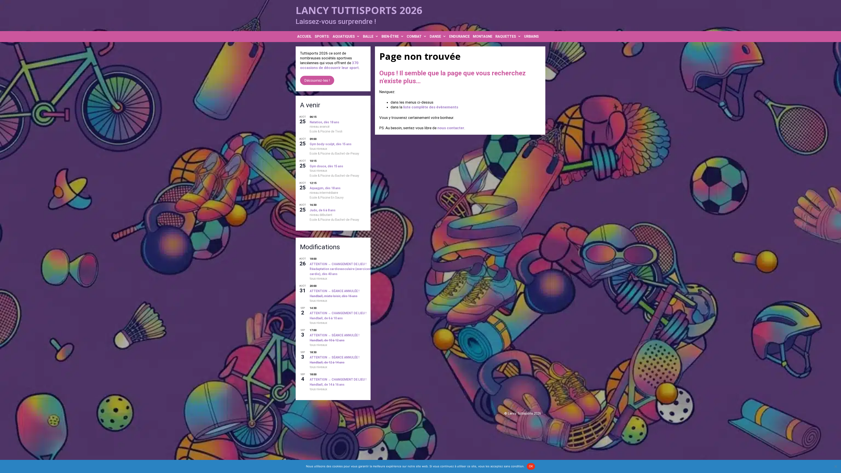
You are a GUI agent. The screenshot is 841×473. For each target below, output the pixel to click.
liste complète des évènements (430, 107)
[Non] (835, 466)
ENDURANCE (459, 36)
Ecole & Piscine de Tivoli (326, 131)
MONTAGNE (482, 36)
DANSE (435, 36)
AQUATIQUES (344, 36)
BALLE (368, 36)
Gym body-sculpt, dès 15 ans (331, 144)
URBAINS (531, 36)
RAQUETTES (505, 36)
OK (531, 466)
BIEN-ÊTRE (390, 36)
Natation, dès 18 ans (324, 122)
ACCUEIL (304, 36)
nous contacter (450, 128)
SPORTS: (322, 36)
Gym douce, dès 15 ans (326, 166)
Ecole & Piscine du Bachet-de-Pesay (334, 153)
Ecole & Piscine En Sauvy (327, 197)
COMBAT (414, 36)
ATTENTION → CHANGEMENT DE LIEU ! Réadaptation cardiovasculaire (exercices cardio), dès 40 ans (340, 269)
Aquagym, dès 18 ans (325, 188)
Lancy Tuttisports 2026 (359, 10)
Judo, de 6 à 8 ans (323, 210)
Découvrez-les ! (317, 80)
